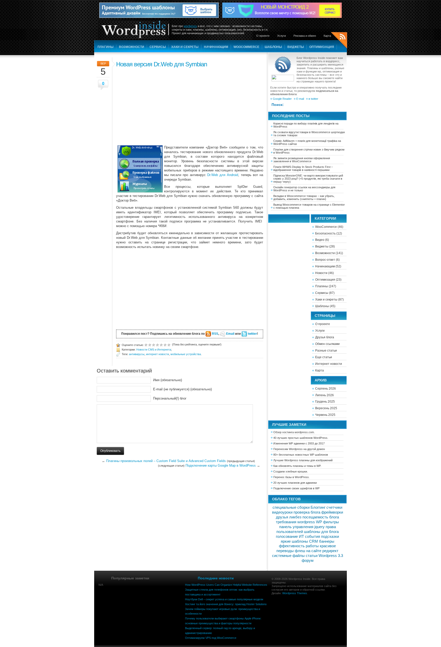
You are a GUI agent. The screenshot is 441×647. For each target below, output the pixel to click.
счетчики (334, 507)
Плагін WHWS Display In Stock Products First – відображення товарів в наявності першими (303, 168)
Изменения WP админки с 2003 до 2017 (299, 443)
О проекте (263, 35)
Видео (319, 240)
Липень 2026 (324, 395)
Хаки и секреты (185, 47)
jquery (319, 527)
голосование (287, 536)
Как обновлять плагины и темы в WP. (297, 465)
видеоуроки (282, 512)
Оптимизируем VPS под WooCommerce (210, 637)
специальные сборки (291, 507)
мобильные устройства (185, 354)
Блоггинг (318, 507)
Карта (327, 35)
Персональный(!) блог (170, 398)
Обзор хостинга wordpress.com (293, 432)
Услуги (281, 35)
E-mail (300, 98)
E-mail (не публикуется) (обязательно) (182, 389)
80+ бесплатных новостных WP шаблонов (300, 454)
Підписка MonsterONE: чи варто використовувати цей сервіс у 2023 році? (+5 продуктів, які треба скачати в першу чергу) (308, 178)
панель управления (296, 527)
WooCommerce (246, 47)
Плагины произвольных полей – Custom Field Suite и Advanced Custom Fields (166, 461)
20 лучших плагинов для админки (295, 482)
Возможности (131, 47)
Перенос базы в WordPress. (291, 477)
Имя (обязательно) (167, 380)
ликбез (295, 517)
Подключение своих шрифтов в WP (296, 488)
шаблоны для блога (321, 532)
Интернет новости (328, 364)
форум (307, 560)
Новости (321, 273)
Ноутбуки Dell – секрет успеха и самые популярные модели (224, 599)
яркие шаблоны (294, 541)
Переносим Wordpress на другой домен (299, 449)
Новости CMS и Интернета (153, 349)
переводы (285, 551)
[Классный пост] (165, 344)
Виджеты (295, 47)
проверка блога (306, 512)
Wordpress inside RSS (339, 41)
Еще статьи (323, 357)
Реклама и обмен (304, 35)
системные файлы (288, 556)
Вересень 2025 (326, 408)
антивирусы (136, 354)
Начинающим (216, 47)
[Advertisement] (189, 105)
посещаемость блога (320, 517)
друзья (282, 517)
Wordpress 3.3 (330, 556)
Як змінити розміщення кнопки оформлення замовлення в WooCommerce (301, 160)
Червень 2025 (325, 415)
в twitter (313, 98)
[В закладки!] (168, 344)
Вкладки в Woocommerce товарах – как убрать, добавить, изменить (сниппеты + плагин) (304, 197)
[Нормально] (157, 344)
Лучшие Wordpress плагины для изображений (303, 460)
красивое (328, 546)
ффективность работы (299, 546)
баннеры (326, 541)
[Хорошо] (161, 344)
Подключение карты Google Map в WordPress (221, 465)
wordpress (190, 26)
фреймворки (332, 512)
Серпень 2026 (325, 388)
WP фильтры (327, 522)
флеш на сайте (308, 551)
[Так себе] (153, 344)
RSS (215, 333)
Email (230, 333)
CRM (313, 541)
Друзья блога (324, 337)
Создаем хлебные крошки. (290, 471)
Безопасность (325, 233)
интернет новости (157, 354)
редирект (330, 551)
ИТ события (309, 536)
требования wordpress (295, 522)
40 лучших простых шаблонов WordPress (300, 437)
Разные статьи (326, 350)
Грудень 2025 (325, 401)
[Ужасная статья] (146, 344)
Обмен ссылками (327, 344)
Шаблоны (273, 47)
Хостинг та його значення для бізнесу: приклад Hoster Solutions (226, 604)
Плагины (105, 47)
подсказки (330, 536)
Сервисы (158, 47)
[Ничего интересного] (149, 344)
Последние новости (216, 578)
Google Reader (282, 98)
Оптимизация (321, 47)
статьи (311, 556)
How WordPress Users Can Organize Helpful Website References (226, 584)
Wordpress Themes (294, 593)
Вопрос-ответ (325, 260)
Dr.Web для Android (222, 175)
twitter (252, 333)
